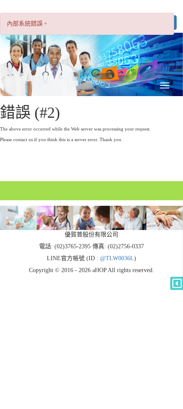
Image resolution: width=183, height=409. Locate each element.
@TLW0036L (117, 258)
